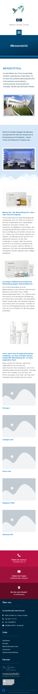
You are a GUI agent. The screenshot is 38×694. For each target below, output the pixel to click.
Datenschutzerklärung (10, 652)
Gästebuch (6, 641)
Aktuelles (20, 25)
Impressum (6, 649)
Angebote (12, 25)
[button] (19, 32)
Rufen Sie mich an (19, 560)
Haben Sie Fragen (19, 576)
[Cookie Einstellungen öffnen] (3, 691)
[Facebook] (17, 20)
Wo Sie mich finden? (19, 592)
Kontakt (26, 25)
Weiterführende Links (10, 646)
